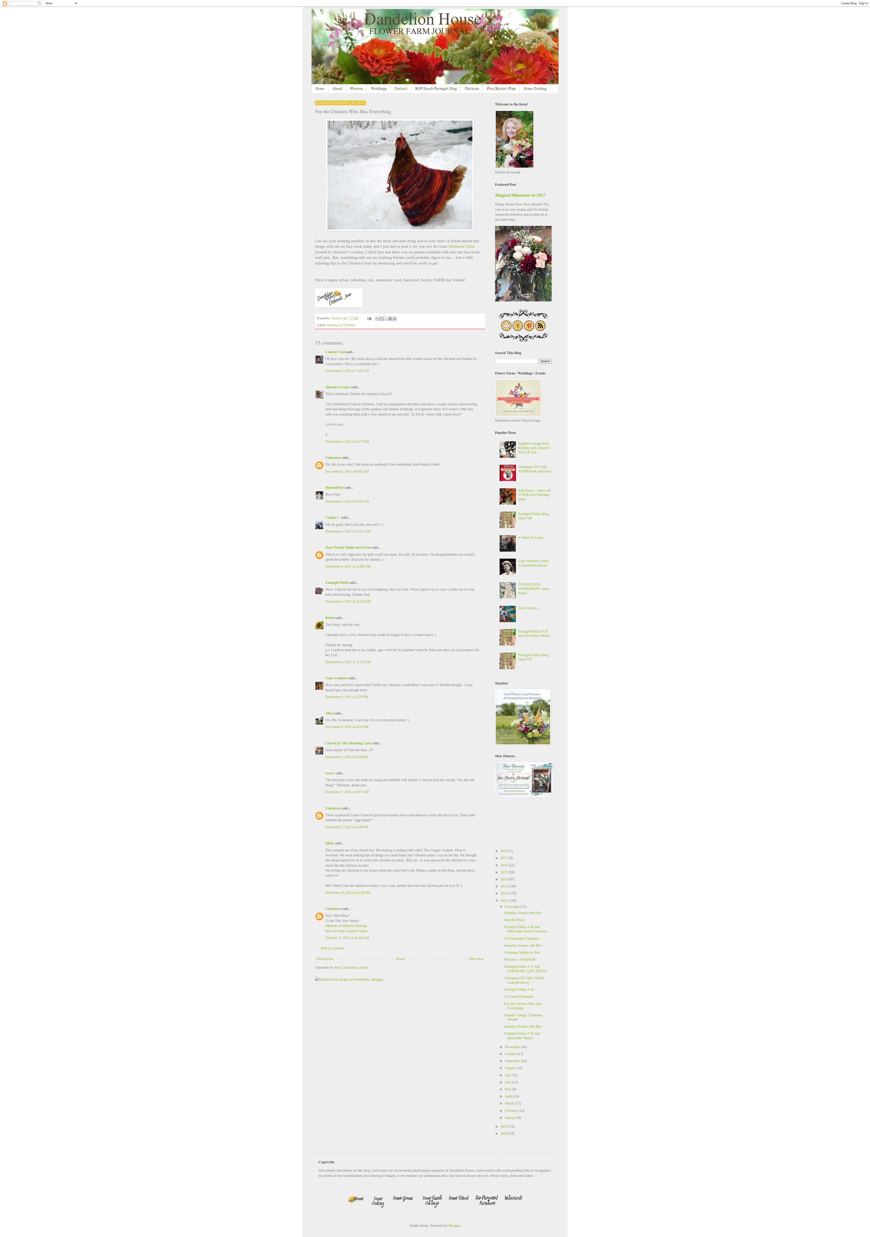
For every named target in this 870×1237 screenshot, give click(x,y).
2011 (504, 900)
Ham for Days (514, 920)
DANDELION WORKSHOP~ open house (533, 588)
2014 (504, 879)
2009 (504, 1133)
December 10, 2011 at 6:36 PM (347, 893)
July (508, 1075)
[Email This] (377, 318)
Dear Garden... (529, 608)
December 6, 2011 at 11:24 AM (347, 601)
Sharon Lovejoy (337, 387)
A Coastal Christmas (518, 996)
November (513, 1047)
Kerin (329, 618)
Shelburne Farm (461, 246)
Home (320, 89)
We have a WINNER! (520, 959)
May (508, 1089)
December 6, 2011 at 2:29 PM (346, 697)
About (337, 89)
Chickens (472, 89)
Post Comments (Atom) (351, 967)
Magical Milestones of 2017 (520, 195)
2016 (504, 865)
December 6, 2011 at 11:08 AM (347, 566)
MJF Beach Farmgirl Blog (436, 89)
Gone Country (336, 678)
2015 (504, 872)
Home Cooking (535, 89)
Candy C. (332, 517)
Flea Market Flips (501, 89)
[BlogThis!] (381, 318)
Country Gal (335, 352)
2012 (504, 893)
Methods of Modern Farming (346, 926)
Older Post (475, 959)
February (512, 1110)
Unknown (333, 458)
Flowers (356, 89)
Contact (400, 89)
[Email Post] (369, 318)
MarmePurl (334, 487)
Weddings (379, 89)
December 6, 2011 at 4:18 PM (346, 727)
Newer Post (324, 959)
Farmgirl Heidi (336, 582)
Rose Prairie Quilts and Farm (348, 547)
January (511, 1118)
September (513, 1061)
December (512, 907)
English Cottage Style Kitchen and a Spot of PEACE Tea (534, 448)
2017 (504, 858)
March (510, 1103)
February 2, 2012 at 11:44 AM (347, 938)
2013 (504, 886)
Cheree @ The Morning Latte (348, 743)
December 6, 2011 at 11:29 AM (347, 662)
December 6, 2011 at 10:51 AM (348, 531)
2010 (504, 1126)
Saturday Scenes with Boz (523, 913)
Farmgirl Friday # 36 (519, 989)
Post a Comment (332, 948)
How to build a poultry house (346, 931)
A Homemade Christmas (521, 938)
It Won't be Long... (531, 537)
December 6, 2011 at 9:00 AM (347, 471)
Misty (329, 843)
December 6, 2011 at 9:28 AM (347, 501)
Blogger (454, 1225)
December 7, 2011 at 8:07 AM (347, 792)
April (509, 1096)
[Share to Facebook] (390, 318)
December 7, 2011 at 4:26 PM (346, 827)
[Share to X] (386, 318)
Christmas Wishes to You (522, 952)
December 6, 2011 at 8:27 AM (347, 441)
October (511, 1054)
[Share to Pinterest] (394, 318)
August (510, 1068)
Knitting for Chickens (341, 325)
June (508, 1082)
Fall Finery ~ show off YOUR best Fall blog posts (534, 495)
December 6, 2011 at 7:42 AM (347, 371)
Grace (330, 773)
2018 (504, 851)
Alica (329, 713)
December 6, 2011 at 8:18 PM (346, 757)
